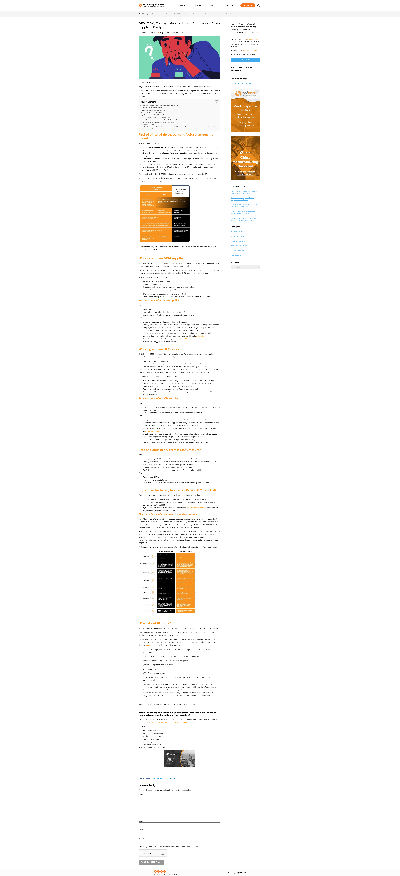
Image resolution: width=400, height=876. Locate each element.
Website (142, 838)
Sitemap (174, 874)
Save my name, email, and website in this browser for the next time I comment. (170, 847)
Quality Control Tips (237, 231)
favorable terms (186, 339)
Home (182, 5)
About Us (230, 5)
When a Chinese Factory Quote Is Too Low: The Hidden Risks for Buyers (244, 205)
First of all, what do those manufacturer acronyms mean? (160, 105)
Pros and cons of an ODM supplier (155, 110)
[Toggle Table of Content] (216, 102)
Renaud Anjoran (253, 39)
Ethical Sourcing (236, 255)
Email (141, 830)
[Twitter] (246, 83)
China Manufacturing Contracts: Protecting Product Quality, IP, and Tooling (244, 192)
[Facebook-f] (235, 83)
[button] (145, 778)
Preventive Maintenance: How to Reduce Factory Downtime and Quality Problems (243, 219)
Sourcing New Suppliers (163, 14)
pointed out (150, 645)
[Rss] (242, 83)
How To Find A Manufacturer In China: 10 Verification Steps (171, 722)
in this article (200, 336)
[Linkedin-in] (239, 83)
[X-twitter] (158, 871)
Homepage (146, 14)
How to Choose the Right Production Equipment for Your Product (242, 199)
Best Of (213, 5)
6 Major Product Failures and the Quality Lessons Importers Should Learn (243, 212)
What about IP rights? (148, 124)
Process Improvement (238, 250)
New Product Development (239, 246)
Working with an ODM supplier (151, 107)
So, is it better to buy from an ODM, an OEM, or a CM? (159, 120)
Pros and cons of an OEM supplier (154, 115)
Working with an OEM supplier (151, 112)
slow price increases (153, 431)
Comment (143, 794)
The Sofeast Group (249, 51)
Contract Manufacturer (197, 508)
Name (141, 821)
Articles (198, 5)
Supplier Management (238, 241)
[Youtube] (249, 83)
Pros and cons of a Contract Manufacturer (155, 117)
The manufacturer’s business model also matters (159, 122)
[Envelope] (232, 83)
